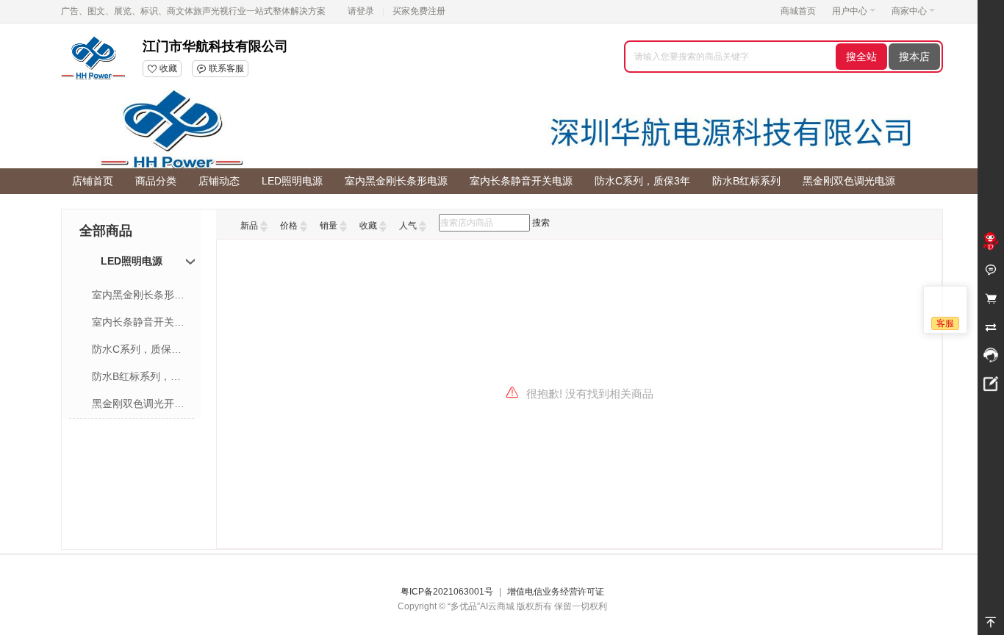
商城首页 (798, 11)
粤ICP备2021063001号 (447, 591)
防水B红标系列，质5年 (139, 376)
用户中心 (849, 11)
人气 (408, 225)
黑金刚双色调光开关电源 (139, 403)
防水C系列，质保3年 (139, 349)
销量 (328, 225)
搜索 (541, 223)
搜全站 (861, 56)
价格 (289, 225)
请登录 (361, 11)
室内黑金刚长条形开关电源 (139, 295)
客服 (945, 323)
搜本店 (914, 56)
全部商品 (105, 230)
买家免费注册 (418, 11)
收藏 (368, 225)
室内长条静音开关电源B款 (139, 322)
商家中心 (909, 11)
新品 (249, 225)
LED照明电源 (131, 261)
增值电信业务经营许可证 (555, 591)
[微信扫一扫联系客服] (991, 355)
